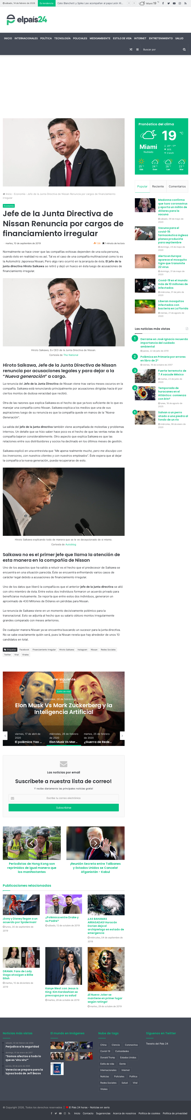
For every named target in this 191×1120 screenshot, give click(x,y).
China (103, 1044)
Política (46, 38)
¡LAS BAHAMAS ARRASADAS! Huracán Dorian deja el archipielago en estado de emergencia (106, 926)
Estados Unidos (128, 1057)
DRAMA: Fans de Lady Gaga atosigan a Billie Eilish (18, 974)
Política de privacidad (175, 1113)
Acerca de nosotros (124, 1113)
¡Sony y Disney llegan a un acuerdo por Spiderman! (20, 920)
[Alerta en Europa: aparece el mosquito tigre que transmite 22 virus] (145, 261)
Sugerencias (103, 1113)
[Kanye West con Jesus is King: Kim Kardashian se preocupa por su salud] (63, 966)
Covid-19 (105, 1051)
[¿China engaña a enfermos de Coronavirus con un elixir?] (86, 1055)
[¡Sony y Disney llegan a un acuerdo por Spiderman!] (21, 904)
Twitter (7, 654)
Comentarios (177, 186)
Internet (140, 38)
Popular (142, 186)
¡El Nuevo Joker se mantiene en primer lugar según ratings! (105, 998)
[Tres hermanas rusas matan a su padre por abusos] (57, 1055)
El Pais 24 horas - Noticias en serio (89, 1107)
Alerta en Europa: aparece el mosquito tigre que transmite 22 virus (172, 261)
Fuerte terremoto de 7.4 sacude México (172, 372)
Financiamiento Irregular (44, 649)
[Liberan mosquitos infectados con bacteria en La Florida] (145, 306)
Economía (19, 193)
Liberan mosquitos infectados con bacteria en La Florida (173, 304)
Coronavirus (131, 1044)
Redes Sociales (108, 649)
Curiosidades (122, 1051)
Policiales (80, 38)
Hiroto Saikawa (66, 649)
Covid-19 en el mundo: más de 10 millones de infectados (173, 284)
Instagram (82, 649)
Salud (179, 38)
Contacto (88, 1113)
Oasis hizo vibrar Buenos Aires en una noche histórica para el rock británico (101, 3)
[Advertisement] (95, 87)
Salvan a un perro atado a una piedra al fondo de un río (173, 416)
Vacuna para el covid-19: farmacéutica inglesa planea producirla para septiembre (173, 235)
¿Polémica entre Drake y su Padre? (62, 919)
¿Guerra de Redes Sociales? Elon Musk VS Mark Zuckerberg (63, 708)
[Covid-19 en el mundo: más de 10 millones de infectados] (145, 286)
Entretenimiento (161, 38)
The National (70, 354)
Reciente (158, 186)
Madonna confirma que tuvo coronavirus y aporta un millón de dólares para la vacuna (172, 207)
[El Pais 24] (26, 19)
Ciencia (116, 1044)
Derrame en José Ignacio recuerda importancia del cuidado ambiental (164, 342)
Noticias (104, 1076)
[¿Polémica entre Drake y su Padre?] (63, 904)
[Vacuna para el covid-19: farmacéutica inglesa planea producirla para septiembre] (145, 233)
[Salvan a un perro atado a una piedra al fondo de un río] (145, 418)
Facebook (24, 649)
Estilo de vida (122, 38)
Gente (122, 1063)
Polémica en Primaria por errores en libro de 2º (163, 358)
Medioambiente (100, 38)
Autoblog (70, 544)
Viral (16, 654)
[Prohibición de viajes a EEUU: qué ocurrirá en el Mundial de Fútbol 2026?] (57, 1068)
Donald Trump (107, 1057)
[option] (64, 709)
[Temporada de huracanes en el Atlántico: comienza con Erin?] (145, 393)
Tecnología (62, 38)
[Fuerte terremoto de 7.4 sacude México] (145, 376)
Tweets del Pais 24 (157, 1043)
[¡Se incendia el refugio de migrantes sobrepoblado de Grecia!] (71, 1046)
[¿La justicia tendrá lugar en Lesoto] (57, 1045)
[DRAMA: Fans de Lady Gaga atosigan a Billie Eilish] (21, 957)
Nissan (94, 649)
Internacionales (26, 38)
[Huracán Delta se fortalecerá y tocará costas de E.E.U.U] (86, 1045)
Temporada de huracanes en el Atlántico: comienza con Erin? (172, 393)
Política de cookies (149, 1113)
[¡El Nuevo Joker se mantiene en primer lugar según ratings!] (106, 969)
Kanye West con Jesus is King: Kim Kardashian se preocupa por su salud (61, 992)
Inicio (8, 38)
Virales (25, 654)
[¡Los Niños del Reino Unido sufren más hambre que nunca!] (71, 1056)
